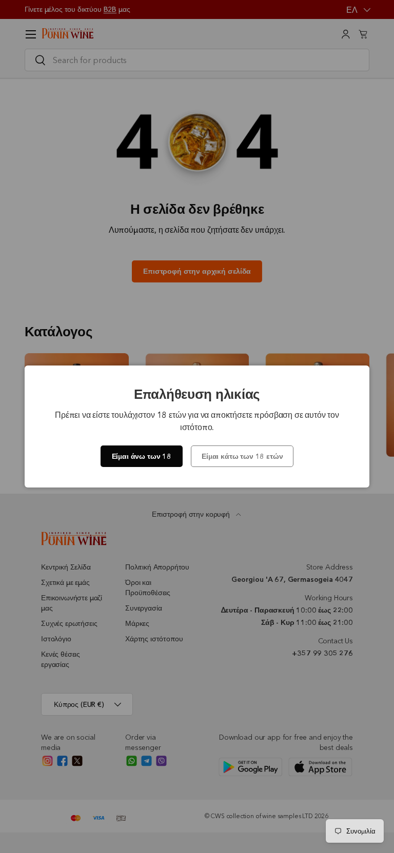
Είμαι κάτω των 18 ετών (242, 456)
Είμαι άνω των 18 (141, 456)
